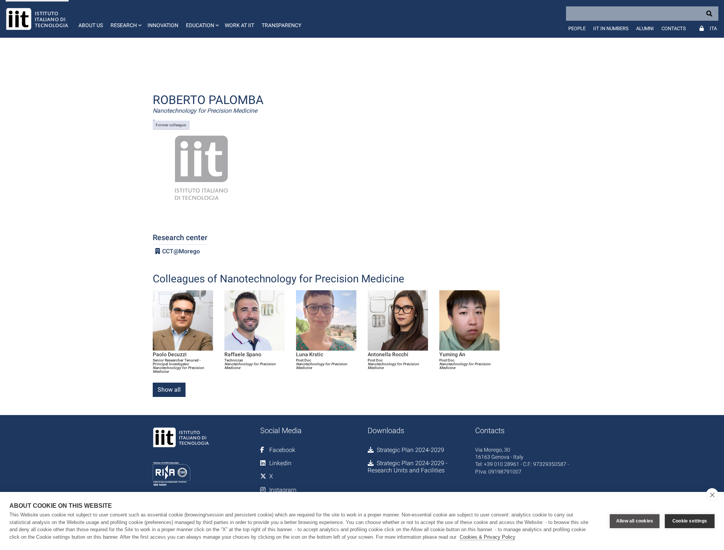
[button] (125, 19)
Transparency (281, 25)
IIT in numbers (611, 28)
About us (90, 25)
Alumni (645, 28)
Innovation (162, 25)
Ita (713, 28)
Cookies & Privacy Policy (487, 537)
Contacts (673, 28)
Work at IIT (239, 25)
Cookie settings (689, 521)
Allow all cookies (634, 521)
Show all (169, 389)
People (577, 28)
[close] (712, 494)
